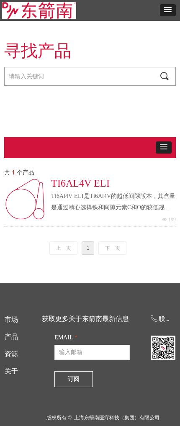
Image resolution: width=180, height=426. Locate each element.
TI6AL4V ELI (80, 183)
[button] (168, 10)
